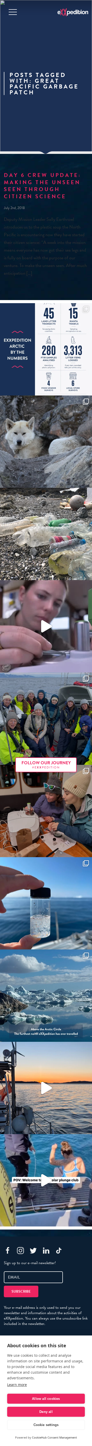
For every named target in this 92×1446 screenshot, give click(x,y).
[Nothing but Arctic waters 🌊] (46, 1088)
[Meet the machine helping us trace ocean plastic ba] (46, 626)
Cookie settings (46, 1425)
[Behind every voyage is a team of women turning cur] (46, 349)
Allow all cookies (46, 1399)
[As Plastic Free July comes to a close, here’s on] (46, 534)
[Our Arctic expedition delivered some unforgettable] (46, 441)
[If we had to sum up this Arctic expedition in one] (46, 718)
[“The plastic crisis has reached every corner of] (46, 903)
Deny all (46, 1412)
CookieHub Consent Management (54, 1437)
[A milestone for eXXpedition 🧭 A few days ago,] (46, 995)
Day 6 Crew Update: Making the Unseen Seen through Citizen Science (42, 186)
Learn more (17, 1384)
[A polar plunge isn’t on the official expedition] (46, 1180)
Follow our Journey (46, 765)
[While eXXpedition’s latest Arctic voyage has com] (46, 811)
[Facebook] (8, 1250)
